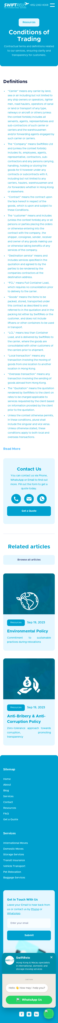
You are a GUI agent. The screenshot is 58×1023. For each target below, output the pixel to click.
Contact (8, 802)
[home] (13, 5)
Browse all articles (29, 559)
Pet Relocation (12, 872)
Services (8, 796)
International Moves (15, 843)
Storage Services (13, 854)
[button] (52, 5)
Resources (29, 22)
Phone (35, 909)
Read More (11, 449)
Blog (6, 790)
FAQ (6, 813)
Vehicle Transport (14, 866)
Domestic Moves (13, 849)
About (7, 784)
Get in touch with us (22, 899)
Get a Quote (29, 511)
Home (7, 779)
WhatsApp (13, 913)
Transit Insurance (14, 860)
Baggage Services (14, 877)
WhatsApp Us (32, 999)
